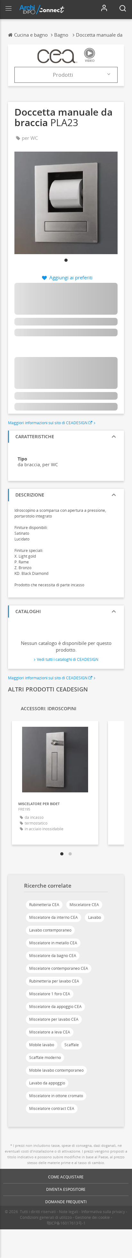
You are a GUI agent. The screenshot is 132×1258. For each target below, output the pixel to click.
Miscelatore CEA (84, 904)
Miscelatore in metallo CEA (53, 943)
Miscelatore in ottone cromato (56, 1095)
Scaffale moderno (45, 1057)
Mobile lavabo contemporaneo (56, 1070)
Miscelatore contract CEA (51, 1108)
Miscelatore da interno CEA (53, 917)
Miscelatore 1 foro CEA (49, 994)
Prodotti (63, 74)
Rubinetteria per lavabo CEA (54, 981)
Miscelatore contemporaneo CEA (58, 968)
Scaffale (71, 1044)
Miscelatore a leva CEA (49, 1032)
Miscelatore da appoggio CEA (55, 1006)
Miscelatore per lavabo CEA (53, 1019)
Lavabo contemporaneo (50, 930)
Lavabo (94, 917)
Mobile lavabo (41, 1044)
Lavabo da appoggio (47, 1083)
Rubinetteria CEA (44, 904)
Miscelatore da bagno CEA (52, 955)
